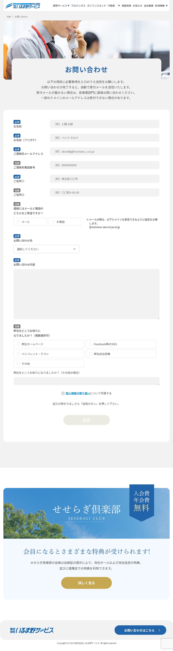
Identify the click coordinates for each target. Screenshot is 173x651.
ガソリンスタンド (96, 5)
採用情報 (160, 5)
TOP (9, 16)
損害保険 (126, 5)
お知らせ (137, 5)
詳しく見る (86, 582)
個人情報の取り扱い (78, 393)
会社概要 (148, 5)
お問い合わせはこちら (139, 630)
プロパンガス (78, 5)
